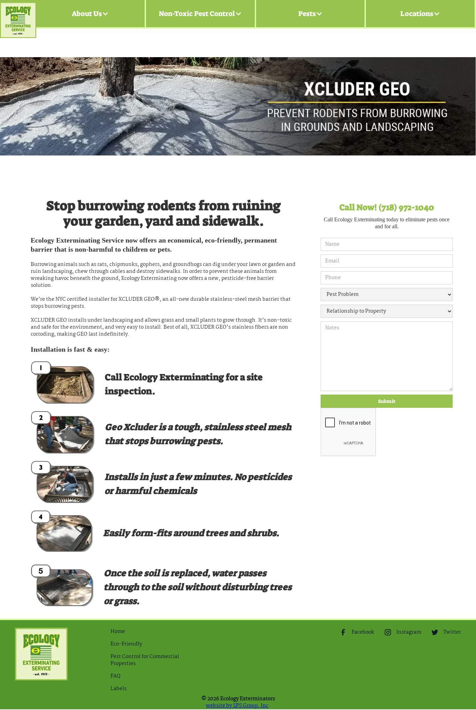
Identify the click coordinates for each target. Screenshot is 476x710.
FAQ (115, 676)
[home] (18, 13)
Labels (118, 689)
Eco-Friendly (126, 644)
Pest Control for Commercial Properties (144, 660)
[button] (90, 13)
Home (117, 631)
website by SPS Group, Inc (237, 706)
